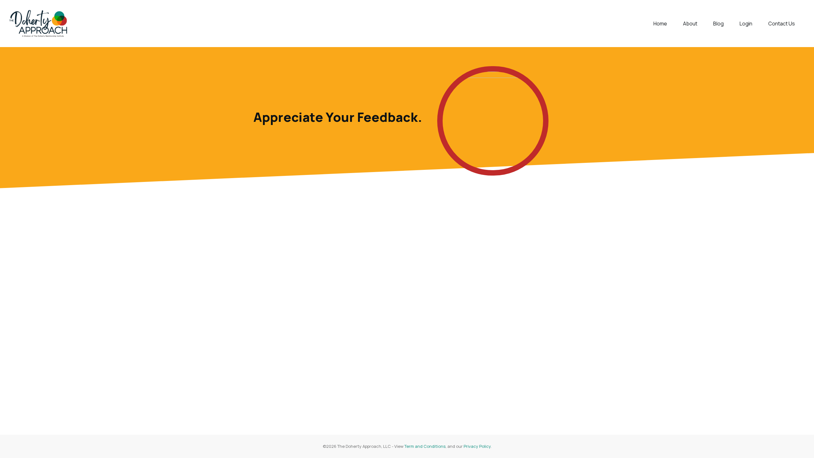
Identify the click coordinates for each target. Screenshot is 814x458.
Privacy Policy (477, 446)
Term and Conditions (424, 446)
